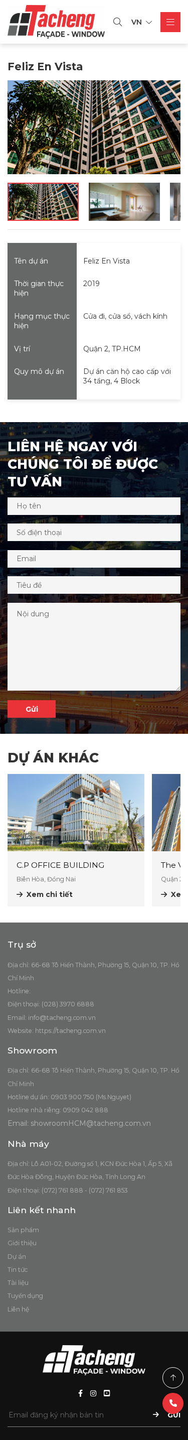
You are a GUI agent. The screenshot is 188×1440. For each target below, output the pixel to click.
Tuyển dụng (25, 1295)
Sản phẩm (23, 1230)
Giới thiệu (22, 1243)
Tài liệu (18, 1282)
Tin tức (18, 1269)
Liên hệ (18, 1309)
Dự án (17, 1256)
